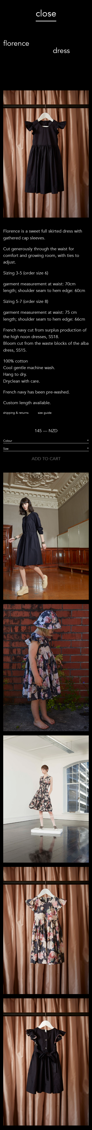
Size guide (45, 413)
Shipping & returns (15, 413)
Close (46, 13)
